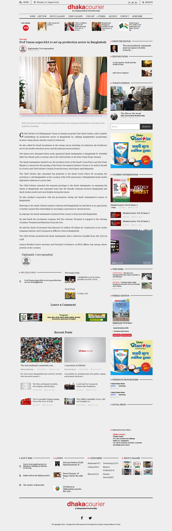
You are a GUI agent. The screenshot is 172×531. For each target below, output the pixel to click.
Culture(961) (93, 467)
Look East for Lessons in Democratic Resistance (87, 385)
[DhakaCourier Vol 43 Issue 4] (137, 466)
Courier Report (71, 369)
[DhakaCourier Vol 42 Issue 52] (148, 473)
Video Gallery (75, 16)
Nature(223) (93, 474)
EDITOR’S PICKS (120, 56)
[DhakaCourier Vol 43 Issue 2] (127, 473)
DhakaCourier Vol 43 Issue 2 (136, 221)
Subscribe (137, 16)
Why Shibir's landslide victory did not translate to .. (91, 400)
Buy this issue (126, 335)
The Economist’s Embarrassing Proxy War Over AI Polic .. (46, 400)
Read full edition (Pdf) (120, 328)
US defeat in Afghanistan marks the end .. (72, 489)
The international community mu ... (38, 365)
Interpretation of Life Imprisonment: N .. (73, 463)
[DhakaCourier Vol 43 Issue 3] (148, 466)
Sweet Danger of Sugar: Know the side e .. (73, 475)
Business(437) (94, 463)
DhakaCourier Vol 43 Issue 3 (136, 213)
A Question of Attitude (75, 365)
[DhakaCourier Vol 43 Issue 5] (127, 466)
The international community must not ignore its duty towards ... (137, 47)
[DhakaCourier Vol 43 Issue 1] (137, 473)
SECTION (42, 16)
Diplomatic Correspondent (41, 48)
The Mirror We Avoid (131, 113)
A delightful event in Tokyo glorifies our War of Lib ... (88, 278)
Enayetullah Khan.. (28, 369)
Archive (113, 16)
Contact (124, 16)
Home (32, 16)
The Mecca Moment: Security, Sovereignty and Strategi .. (45, 385)
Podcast (90, 16)
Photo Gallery (57, 16)
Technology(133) (110, 463)
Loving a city (82, 293)
